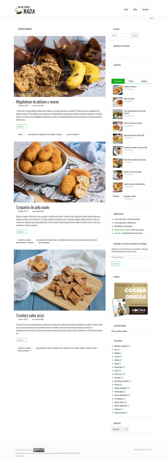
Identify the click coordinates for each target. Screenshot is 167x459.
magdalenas (42, 134)
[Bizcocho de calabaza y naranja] (118, 162)
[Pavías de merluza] (118, 89)
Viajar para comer (119, 412)
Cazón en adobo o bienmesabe (134, 183)
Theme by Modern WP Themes (142, 449)
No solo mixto (118, 367)
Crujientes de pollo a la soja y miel (135, 147)
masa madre (66, 348)
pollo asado (87, 240)
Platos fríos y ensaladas (121, 381)
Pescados (117, 377)
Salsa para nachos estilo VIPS (134, 135)
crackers (49, 348)
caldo (55, 240)
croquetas (80, 240)
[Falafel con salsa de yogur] (118, 175)
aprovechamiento (33, 134)
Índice (135, 9)
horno (60, 348)
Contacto (145, 9)
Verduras (117, 409)
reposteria (59, 134)
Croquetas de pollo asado (32, 207)
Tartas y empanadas (120, 405)
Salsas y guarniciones (121, 395)
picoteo (77, 348)
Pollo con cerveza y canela (133, 123)
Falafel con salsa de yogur (133, 171)
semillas (87, 348)
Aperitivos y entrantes (24, 240)
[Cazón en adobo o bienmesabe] (118, 187)
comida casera (72, 240)
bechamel (50, 240)
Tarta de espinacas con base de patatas (135, 112)
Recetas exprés (119, 391)
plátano (53, 134)
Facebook (117, 64)
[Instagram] (146, 2)
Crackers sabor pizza (30, 315)
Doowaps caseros (130, 196)
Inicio (126, 9)
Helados (116, 360)
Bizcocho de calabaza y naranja (135, 159)
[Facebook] (142, 2)
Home (151, 18)
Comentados (118, 81)
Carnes (116, 356)
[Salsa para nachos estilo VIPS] (118, 138)
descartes (55, 348)
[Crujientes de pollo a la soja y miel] (118, 150)
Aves (115, 349)
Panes (116, 370)
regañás (82, 348)
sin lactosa (30, 242)
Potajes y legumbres (120, 388)
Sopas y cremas (119, 402)
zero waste (94, 348)
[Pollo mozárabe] (118, 101)
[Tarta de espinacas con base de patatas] (118, 114)
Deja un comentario (72, 134)
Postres (20, 134)
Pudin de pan (132, 222)
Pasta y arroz (118, 374)
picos (72, 348)
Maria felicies (118, 226)
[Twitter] (151, 2)
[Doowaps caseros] (116, 196)
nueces (48, 134)
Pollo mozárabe (129, 98)
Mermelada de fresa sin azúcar (133, 233)
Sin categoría (118, 398)
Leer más (20, 126)
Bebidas (116, 353)
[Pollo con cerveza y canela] (118, 126)
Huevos (116, 363)
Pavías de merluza (130, 86)
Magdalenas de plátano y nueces (37, 101)
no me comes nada (38, 105)
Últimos (131, 81)
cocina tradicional (62, 240)
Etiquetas (144, 81)
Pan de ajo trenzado (134, 219)
